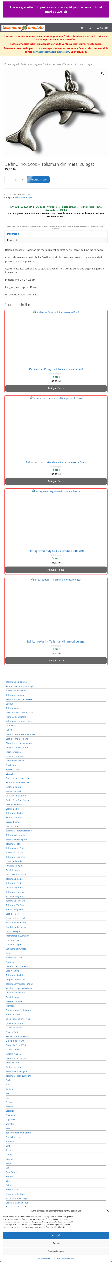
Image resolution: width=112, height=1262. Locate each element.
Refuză (56, 1243)
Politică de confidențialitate (63, 1258)
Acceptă (56, 1235)
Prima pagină (11, 64)
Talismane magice (31, 64)
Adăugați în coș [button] (56, 388)
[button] (107, 1210)
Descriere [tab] (13, 233)
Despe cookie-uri (43, 1258)
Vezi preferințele (56, 1251)
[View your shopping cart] (82, 27)
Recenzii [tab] (12, 240)
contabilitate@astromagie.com (51, 51)
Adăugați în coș (38, 179)
